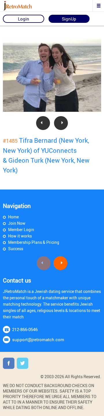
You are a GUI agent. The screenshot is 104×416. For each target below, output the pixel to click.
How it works (20, 236)
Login (23, 19)
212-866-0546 (25, 329)
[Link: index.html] (24, 6)
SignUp (69, 19)
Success (15, 248)
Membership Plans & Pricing (33, 242)
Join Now (16, 223)
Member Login (21, 229)
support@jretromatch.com (38, 339)
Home (13, 217)
